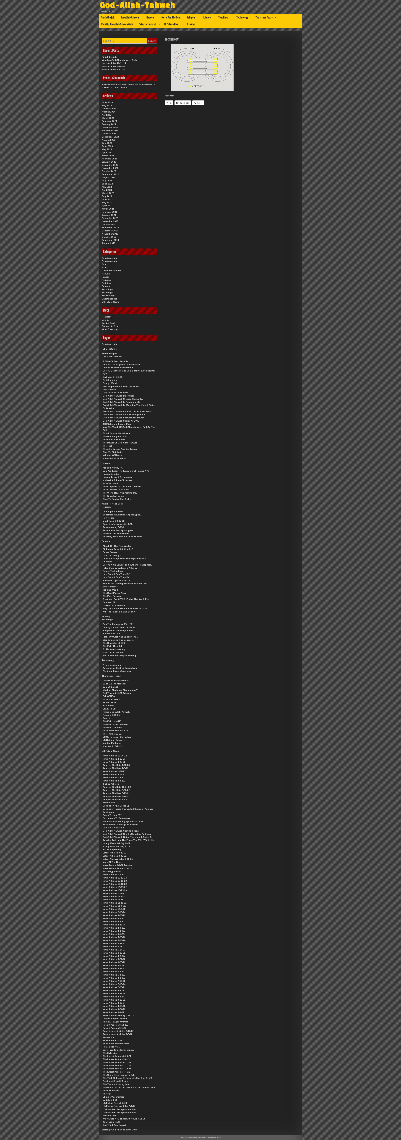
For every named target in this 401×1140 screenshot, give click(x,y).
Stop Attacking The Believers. (118, 640)
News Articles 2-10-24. (114, 912)
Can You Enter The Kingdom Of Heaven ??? (126, 471)
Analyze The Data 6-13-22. (116, 793)
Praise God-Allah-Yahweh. (116, 712)
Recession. (109, 1037)
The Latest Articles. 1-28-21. (117, 730)
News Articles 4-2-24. (114, 921)
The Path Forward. (112, 596)
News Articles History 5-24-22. (118, 1015)
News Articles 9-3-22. (114, 1012)
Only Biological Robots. (115, 1018)
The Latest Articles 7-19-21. (117, 1068)
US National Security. (114, 740)
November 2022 (110, 168)
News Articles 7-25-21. (114, 987)
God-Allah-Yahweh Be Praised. (119, 396)
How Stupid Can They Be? (117, 574)
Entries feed (108, 323)
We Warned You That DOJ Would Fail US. (124, 1118)
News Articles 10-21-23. (115, 890)
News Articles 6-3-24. (114, 971)
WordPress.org (110, 329)
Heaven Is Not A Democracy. (117, 477)
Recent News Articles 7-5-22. (118, 1034)
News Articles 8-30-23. (114, 990)
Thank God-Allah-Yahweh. (116, 433)
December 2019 (110, 230)
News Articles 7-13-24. (114, 984)
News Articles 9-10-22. (114, 1000)
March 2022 (108, 193)
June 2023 (107, 146)
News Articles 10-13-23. (115, 881)
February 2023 (109, 158)
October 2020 (109, 224)
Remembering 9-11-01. (114, 527)
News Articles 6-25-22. (114, 962)
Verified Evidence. (112, 743)
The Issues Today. (264, 17)
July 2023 (107, 143)
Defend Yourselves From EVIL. (119, 367)
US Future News (172, 24)
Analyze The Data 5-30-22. (116, 790)
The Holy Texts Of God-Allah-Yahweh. (123, 536)
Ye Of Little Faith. (112, 1122)
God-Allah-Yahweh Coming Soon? (121, 831)
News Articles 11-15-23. (115, 899)
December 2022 (110, 165)
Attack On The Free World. (117, 546)
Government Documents (116, 680)
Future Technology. (113, 571)
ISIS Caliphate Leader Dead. (117, 424)
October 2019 (109, 237)
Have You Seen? (111, 699)
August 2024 (108, 111)
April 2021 (107, 205)
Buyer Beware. (110, 552)
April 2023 (107, 152)
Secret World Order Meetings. (118, 1050)
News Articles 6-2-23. (114, 956)
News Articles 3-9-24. (114, 918)
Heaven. (150, 17)
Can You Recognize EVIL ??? (118, 624)
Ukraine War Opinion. (114, 1097)
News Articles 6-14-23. (114, 949)
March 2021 (108, 209)
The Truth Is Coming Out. (116, 1084)
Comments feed (110, 326)
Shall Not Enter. (111, 483)
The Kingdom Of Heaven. (116, 489)
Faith (104, 264)
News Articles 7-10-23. (114, 981)
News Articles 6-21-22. (114, 959)
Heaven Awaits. (111, 474)
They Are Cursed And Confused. (120, 449)
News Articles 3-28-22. (114, 915)
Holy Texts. (109, 518)
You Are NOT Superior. (114, 458)
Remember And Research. (116, 1043)
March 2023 (108, 155)
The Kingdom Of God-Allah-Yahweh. (122, 486)
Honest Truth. (110, 702)
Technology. (242, 17)
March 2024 (108, 118)
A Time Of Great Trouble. (115, 87)
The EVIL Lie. (110, 1053)
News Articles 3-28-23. (114, 762)
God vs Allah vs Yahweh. (116, 392)
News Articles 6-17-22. (114, 953)
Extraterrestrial (109, 258)
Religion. (191, 17)
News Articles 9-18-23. (114, 1006)
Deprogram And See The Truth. (119, 627)
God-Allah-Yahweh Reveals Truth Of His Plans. (127, 411)
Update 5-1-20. (110, 1100)
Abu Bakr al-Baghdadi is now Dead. (122, 364)
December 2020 (110, 218)
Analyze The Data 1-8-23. (116, 768)
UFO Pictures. (110, 349)
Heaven (106, 273)
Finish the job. (108, 17)
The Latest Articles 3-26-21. (117, 1056)
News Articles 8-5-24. (114, 996)
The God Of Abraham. (114, 439)
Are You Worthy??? (113, 467)
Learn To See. (110, 708)
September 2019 (110, 240)
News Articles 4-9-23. (114, 931)
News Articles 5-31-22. (114, 943)
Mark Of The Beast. (113, 862)
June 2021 (107, 199)
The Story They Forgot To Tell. (119, 1075)
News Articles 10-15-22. (115, 884)
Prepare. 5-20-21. (111, 715)
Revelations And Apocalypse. (118, 530)
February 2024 (109, 121)
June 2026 (107, 102)
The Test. (107, 446)
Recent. (107, 718)
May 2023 (107, 149)
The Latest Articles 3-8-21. (116, 1059)
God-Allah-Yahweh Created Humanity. (123, 399)
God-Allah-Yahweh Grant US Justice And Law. (127, 834)
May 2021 (107, 202)
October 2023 (109, 133)
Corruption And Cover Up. (116, 805)
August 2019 (108, 243)
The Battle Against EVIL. (115, 436)
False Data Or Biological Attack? (120, 568)
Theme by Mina (214, 1137)
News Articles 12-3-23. (114, 909)
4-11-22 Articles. (111, 784)
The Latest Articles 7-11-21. (117, 1065)
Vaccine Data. (110, 1115)
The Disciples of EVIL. (114, 643)
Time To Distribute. (113, 452)
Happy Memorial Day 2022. (117, 843)
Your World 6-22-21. (113, 746)
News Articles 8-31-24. (113, 69)
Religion (106, 280)
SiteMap (191, 24)
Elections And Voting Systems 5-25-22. (123, 821)
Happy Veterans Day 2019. (116, 846)
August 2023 (108, 140)
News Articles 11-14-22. (115, 896)
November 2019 (110, 234)
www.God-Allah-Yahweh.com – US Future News (127, 84)
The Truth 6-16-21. (112, 734)
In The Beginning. (112, 849)
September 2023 (110, 137)
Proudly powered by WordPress (194, 1137)
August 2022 (108, 177)
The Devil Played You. (114, 593)
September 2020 (110, 227)
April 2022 (107, 190)
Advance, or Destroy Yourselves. (120, 668)
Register (106, 316)
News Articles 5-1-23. (114, 934)
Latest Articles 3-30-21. (115, 856)
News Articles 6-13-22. (114, 946)
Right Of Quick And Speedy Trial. (120, 636)
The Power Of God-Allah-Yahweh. (120, 442)
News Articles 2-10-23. (114, 759)
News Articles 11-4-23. (114, 906)
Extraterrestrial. (148, 24)
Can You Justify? (112, 555)
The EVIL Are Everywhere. (116, 533)
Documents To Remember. (116, 818)
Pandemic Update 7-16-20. (116, 580)
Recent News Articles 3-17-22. (118, 1031)
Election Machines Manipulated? (120, 690)
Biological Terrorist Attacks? (118, 549)
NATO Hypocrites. (112, 871)
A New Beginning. (112, 665)
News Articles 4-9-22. (114, 928)
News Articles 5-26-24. (114, 940)
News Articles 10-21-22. (115, 887)
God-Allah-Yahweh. (130, 17)
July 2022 (107, 180)
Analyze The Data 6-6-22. (116, 799)
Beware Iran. (109, 802)
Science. (207, 17)
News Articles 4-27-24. (114, 924)
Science (106, 286)
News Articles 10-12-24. (114, 63)
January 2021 (109, 215)
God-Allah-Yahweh (137, 5)
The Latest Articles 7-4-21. (116, 1072)
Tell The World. (111, 590)
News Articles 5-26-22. (114, 937)
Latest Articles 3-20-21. (115, 852)
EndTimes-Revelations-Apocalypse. (122, 514)
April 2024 (107, 115)
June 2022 (107, 183)
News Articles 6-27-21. (114, 968)
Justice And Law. (112, 633)
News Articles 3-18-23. (114, 774)
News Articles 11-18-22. (115, 903)
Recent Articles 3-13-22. (115, 1025)
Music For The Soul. (171, 17)
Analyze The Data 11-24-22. (117, 787)
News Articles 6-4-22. (114, 974)
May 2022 (107, 187)
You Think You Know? (114, 1125)
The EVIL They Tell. (113, 646)
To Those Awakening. (114, 649)
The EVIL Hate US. (112, 721)
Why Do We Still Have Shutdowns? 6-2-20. (125, 608)
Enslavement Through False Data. (121, 824)
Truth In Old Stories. (113, 652)
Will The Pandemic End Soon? (119, 611)
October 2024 (109, 108)
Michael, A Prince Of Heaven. (118, 480)
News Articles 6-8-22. (114, 978)
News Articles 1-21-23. (114, 771)
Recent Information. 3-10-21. (118, 524)
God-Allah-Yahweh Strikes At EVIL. (121, 421)
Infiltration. (108, 705)
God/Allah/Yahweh (111, 270)
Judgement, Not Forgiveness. (118, 630)
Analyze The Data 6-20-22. (116, 796)
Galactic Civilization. (114, 827)
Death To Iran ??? (112, 815)
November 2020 (110, 221)
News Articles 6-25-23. (114, 965)
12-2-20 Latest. (110, 687)
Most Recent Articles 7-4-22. (118, 868)
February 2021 (109, 212)
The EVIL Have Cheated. (115, 724)
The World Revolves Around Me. (120, 493)
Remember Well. (111, 1046)
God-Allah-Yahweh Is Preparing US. (121, 402)
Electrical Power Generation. (118, 671)
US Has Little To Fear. (114, 605)
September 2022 (110, 174)
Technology (108, 295)
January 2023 (109, 162)
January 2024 (109, 124)
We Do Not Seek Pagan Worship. (120, 655)
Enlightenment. (111, 380)
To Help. (107, 1093)
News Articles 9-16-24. (113, 66)
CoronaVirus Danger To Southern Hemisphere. (127, 565)
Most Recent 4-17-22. (114, 521)
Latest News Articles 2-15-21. (118, 859)
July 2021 (107, 196)
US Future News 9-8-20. (115, 1103)
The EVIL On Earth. (113, 727)
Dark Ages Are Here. (113, 511)
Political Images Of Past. (116, 1021)
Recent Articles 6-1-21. (115, 1028)
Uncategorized (109, 298)
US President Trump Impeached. (120, 1109)
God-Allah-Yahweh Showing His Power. (123, 417)
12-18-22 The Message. (115, 683)
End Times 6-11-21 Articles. (117, 693)
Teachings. (223, 17)
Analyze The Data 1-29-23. (116, 765)
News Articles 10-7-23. (114, 893)
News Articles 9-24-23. (114, 1009)
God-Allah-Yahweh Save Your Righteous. (124, 414)
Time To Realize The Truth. (117, 499)
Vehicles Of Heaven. (113, 455)
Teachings (107, 289)
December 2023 (110, 127)
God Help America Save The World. (121, 386)
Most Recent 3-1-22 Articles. (118, 865)
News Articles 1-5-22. (114, 777)
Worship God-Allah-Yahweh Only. (117, 24)
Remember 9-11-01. (113, 1040)
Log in (105, 320)
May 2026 (107, 105)
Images (105, 277)
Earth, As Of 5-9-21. (113, 377)
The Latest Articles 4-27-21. (117, 1062)
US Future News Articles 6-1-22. (119, 1106)
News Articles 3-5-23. (114, 780)
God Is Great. (110, 389)
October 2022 (109, 171)
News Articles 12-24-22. (115, 755)
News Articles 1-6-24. (114, 874)
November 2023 (110, 130)
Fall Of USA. (109, 696)
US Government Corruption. (117, 737)
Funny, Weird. (110, 383)
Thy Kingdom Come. (113, 496)
